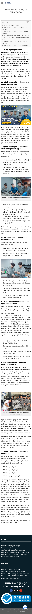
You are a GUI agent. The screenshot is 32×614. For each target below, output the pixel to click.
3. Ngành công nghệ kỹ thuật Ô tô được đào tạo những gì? (15, 32)
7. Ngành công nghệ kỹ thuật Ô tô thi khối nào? (15, 45)
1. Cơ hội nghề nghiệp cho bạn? (11, 25)
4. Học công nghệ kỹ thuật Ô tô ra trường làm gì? (15, 35)
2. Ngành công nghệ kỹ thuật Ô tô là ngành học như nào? (15, 28)
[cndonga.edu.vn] (8, 3)
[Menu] (2, 3)
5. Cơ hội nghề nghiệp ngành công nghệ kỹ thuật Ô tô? (15, 38)
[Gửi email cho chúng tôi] (17, 590)
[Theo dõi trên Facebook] (11, 590)
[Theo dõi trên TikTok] (14, 590)
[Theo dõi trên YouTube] (20, 590)
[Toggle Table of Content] (27, 22)
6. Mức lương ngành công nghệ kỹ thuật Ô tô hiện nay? (14, 42)
